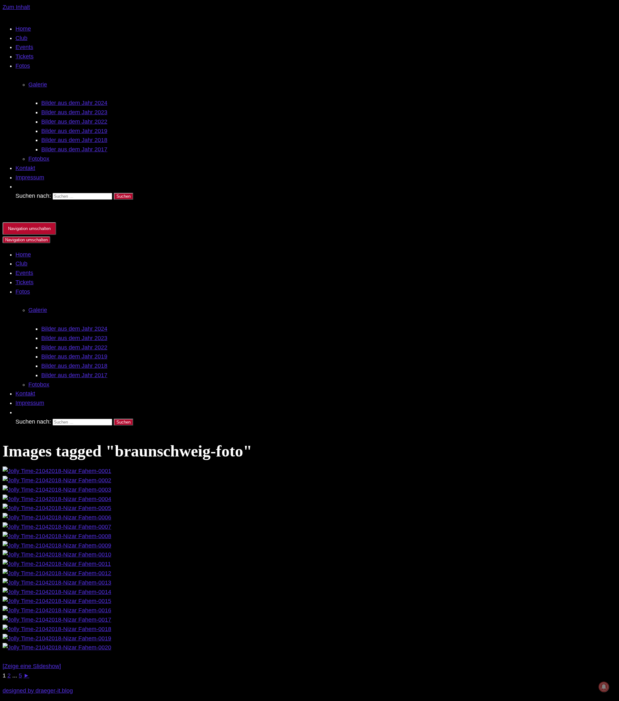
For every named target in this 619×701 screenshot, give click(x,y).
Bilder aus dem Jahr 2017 (74, 149)
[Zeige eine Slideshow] (32, 666)
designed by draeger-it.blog (38, 690)
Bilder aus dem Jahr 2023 (74, 112)
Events (24, 47)
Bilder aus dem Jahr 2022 (74, 121)
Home (23, 28)
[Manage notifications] (604, 687)
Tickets (24, 56)
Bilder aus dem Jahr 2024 (74, 103)
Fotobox (38, 158)
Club (21, 38)
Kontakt (25, 168)
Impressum (29, 177)
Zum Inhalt (16, 7)
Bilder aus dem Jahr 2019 (74, 131)
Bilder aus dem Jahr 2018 (74, 140)
